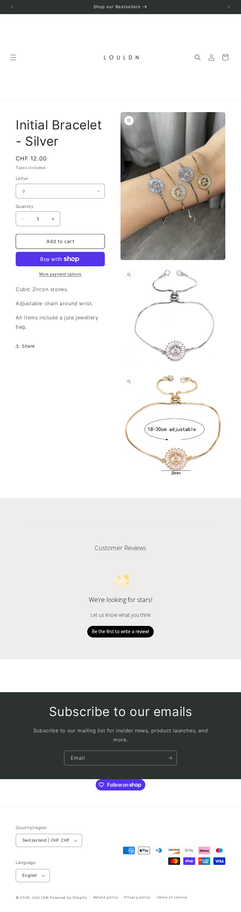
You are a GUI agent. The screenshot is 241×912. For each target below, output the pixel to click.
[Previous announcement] (12, 7)
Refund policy (105, 897)
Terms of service (172, 897)
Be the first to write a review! (120, 631)
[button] (13, 57)
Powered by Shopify (68, 897)
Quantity (24, 206)
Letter (22, 178)
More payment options (60, 274)
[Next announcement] (229, 7)
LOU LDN (40, 897)
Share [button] (28, 346)
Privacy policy (137, 897)
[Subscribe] (170, 758)
